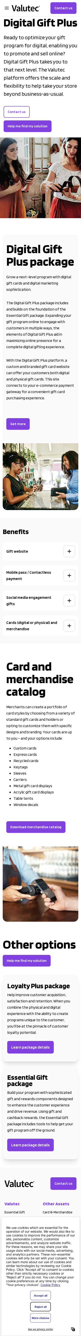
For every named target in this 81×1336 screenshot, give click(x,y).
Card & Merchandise (57, 1212)
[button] (40, 551)
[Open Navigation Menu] (7, 8)
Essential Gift (14, 1212)
